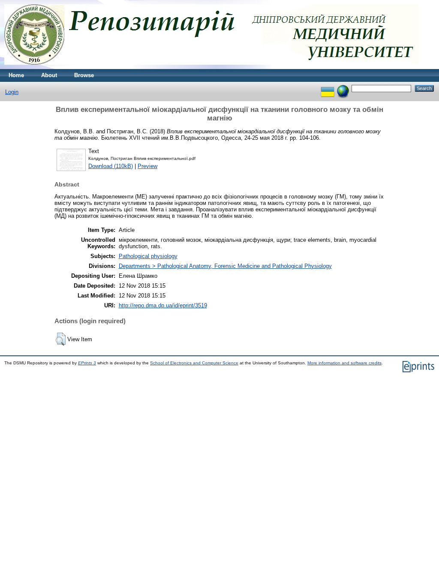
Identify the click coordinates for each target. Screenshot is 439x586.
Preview (147, 166)
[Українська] (327, 88)
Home (16, 75)
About (49, 75)
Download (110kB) (110, 166)
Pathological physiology (148, 256)
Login (11, 92)
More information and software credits (344, 363)
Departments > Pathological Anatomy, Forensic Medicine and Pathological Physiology (225, 266)
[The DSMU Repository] (211, 67)
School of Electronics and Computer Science (194, 363)
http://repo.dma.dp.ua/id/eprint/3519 (163, 305)
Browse (84, 75)
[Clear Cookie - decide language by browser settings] (343, 88)
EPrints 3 (87, 363)
